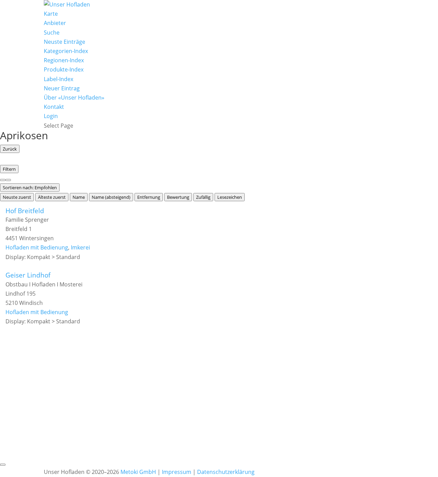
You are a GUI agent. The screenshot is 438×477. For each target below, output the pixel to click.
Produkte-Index (63, 69)
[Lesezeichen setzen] (2, 465)
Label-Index (58, 79)
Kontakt (54, 107)
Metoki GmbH (138, 472)
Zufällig (203, 197)
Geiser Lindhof (27, 275)
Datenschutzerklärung (226, 472)
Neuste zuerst (17, 197)
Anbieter (55, 23)
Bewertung (178, 197)
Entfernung (148, 197)
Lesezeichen (229, 197)
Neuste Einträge (64, 42)
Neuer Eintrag (62, 88)
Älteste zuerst (52, 197)
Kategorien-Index (66, 51)
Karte (51, 13)
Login (51, 116)
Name (79, 197)
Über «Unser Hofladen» (74, 97)
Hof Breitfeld (24, 210)
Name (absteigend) (111, 197)
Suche (52, 32)
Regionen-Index (64, 60)
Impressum (176, 472)
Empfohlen (30, 187)
